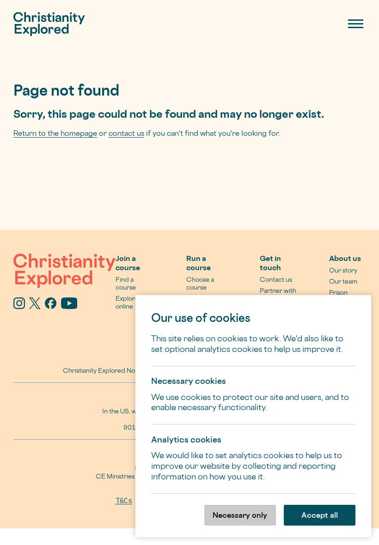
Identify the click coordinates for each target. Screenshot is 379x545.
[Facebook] (50, 306)
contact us (126, 133)
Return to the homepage (55, 133)
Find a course (126, 283)
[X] (34, 306)
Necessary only (240, 515)
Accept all (319, 515)
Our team (343, 281)
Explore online (127, 302)
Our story (343, 270)
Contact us (276, 279)
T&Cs (124, 500)
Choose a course (200, 283)
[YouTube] (69, 306)
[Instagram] (19, 306)
